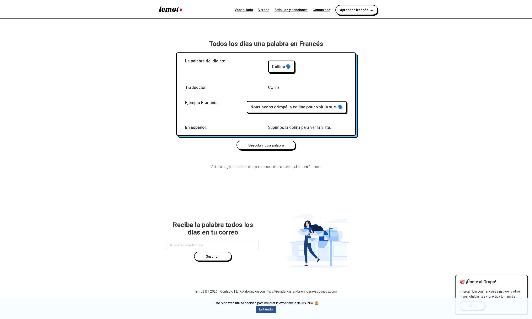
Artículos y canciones (291, 10)
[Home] (171, 9)
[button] (281, 66)
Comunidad (321, 10)
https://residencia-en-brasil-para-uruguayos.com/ (301, 291)
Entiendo (266, 309)
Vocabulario (244, 10)
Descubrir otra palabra (266, 145)
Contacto (227, 291)
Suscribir (213, 256)
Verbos (263, 10)
